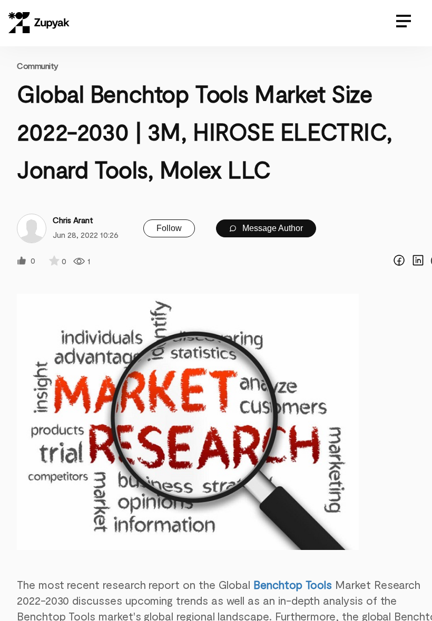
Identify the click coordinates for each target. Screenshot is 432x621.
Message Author (271, 228)
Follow (169, 228)
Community (37, 66)
